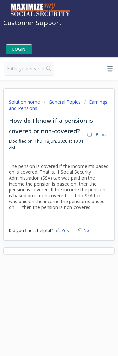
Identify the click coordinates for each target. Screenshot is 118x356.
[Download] (47, 174)
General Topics (65, 102)
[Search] (49, 68)
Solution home (25, 102)
